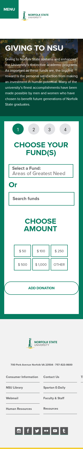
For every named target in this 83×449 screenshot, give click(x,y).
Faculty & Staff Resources (53, 403)
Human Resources (19, 409)
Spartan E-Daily (54, 387)
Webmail (12, 398)
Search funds (26, 198)
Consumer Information (22, 377)
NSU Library (14, 387)
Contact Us (51, 377)
